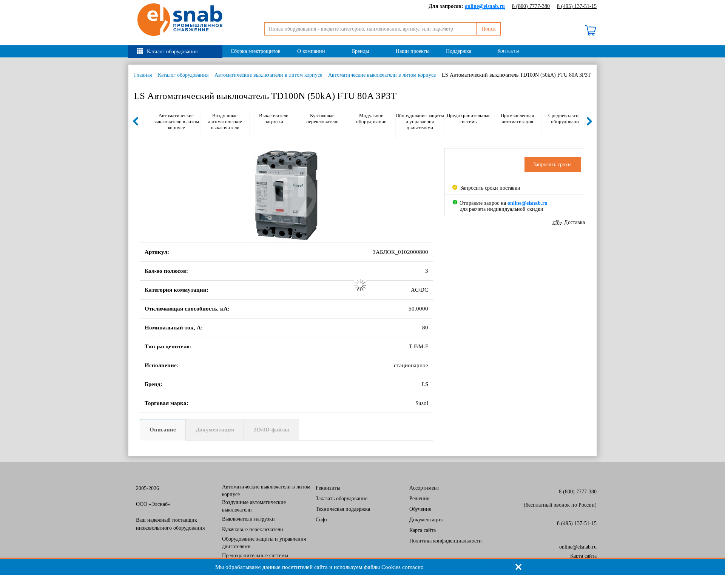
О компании (311, 51)
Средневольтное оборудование (565, 118)
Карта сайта (422, 530)
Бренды (360, 51)
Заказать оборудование (341, 498)
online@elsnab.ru (578, 547)
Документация (215, 430)
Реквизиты (328, 488)
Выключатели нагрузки (273, 118)
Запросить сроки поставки (489, 188)
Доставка (574, 222)
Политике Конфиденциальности (467, 567)
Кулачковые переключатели (322, 118)
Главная (143, 75)
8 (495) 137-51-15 (577, 6)
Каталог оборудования (172, 51)
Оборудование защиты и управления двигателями (420, 121)
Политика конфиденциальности (445, 541)
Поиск (488, 29)
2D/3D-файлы (271, 430)
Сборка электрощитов (256, 51)
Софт (321, 519)
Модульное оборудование (371, 118)
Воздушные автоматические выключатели (225, 121)
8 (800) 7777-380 (531, 6)
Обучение (420, 509)
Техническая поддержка (343, 509)
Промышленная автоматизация (517, 118)
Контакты (508, 51)
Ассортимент (424, 488)
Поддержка (458, 51)
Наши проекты (412, 51)
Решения (419, 498)
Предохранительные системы (469, 118)
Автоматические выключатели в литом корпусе (268, 75)
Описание (163, 430)
